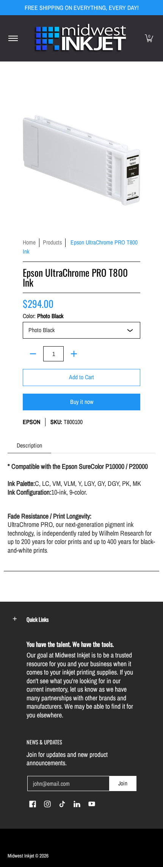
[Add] (74, 354)
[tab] (29, 445)
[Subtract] (33, 354)
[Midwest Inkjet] (80, 38)
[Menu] (13, 38)
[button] (149, 38)
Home (29, 242)
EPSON (31, 422)
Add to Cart (81, 377)
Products (52, 242)
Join (122, 783)
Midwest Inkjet (21, 855)
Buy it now (81, 402)
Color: (43, 316)
